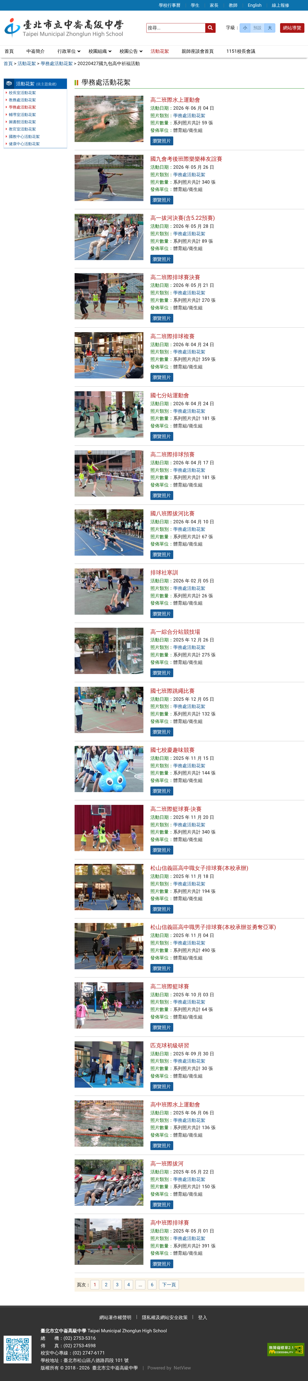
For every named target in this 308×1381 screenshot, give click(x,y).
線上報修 (280, 5)
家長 (214, 5)
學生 (195, 5)
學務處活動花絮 (22, 107)
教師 (233, 5)
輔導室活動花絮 (22, 114)
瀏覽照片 (162, 141)
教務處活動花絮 (22, 100)
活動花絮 (160, 51)
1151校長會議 (240, 51)
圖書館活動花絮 (22, 122)
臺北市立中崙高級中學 (114, 1368)
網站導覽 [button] (292, 28)
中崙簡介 (35, 51)
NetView (182, 1368)
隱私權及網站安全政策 (165, 1317)
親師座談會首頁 (198, 51)
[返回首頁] (64, 28)
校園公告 (129, 51)
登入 (202, 1317)
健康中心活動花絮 (24, 143)
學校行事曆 (169, 5)
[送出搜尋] (210, 28)
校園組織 (98, 51)
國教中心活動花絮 (24, 136)
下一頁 (169, 1284)
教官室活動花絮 (22, 129)
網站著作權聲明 (115, 1317)
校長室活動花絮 (22, 92)
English (255, 5)
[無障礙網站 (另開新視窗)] (285, 1349)
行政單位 (67, 51)
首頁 (9, 51)
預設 (257, 27)
